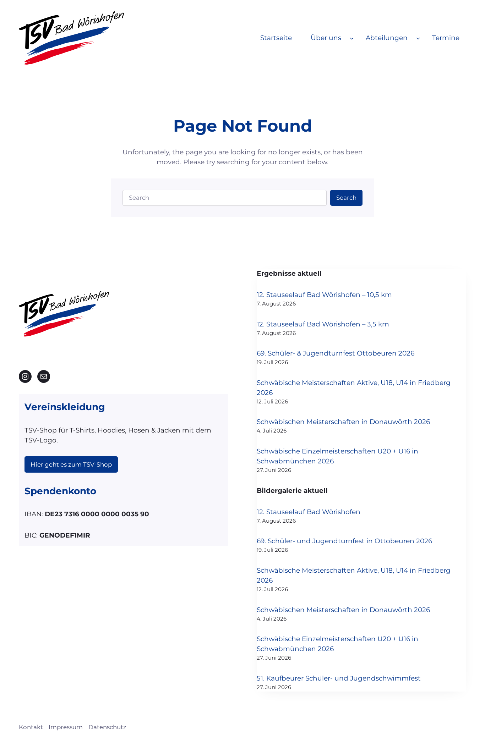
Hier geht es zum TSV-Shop (71, 464)
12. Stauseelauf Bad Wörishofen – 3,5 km (323, 324)
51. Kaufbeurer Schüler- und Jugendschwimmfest (339, 678)
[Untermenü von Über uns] (352, 38)
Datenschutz (107, 727)
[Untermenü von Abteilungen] (418, 38)
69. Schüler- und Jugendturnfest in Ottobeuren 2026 (344, 541)
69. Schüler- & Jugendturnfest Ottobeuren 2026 (335, 353)
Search (346, 197)
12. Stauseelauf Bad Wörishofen (308, 512)
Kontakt (31, 727)
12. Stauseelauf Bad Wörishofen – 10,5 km (324, 295)
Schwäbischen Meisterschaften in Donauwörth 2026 (343, 422)
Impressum (66, 727)
